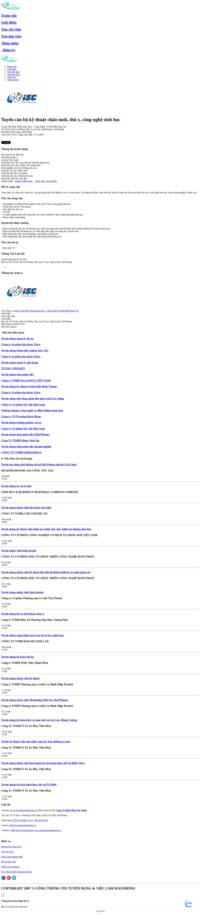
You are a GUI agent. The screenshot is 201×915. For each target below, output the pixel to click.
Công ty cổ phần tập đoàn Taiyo (20, 344)
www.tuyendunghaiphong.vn (24, 810)
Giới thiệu (8, 22)
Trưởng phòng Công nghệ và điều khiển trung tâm (32, 410)
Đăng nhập (9, 43)
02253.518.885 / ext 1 (23, 820)
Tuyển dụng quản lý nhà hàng (19, 362)
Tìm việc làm (11, 29)
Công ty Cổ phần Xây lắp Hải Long (23, 404)
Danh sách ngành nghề (12, 856)
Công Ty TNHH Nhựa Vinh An (20, 440)
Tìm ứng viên (11, 36)
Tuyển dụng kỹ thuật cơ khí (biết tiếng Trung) (29, 386)
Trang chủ (9, 15)
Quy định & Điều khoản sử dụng (16, 872)
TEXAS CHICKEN (13, 368)
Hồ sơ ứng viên (8, 861)
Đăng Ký (11, 77)
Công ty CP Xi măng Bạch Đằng (21, 416)
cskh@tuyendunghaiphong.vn (22, 825)
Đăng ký (8, 50)
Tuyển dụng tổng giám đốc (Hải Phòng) (25, 434)
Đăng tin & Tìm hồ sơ (11, 846)
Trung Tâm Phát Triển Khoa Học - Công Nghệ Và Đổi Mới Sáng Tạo (46, 311)
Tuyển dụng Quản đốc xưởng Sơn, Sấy (25, 350)
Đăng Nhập (13, 80)
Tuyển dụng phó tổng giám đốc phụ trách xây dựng (32, 398)
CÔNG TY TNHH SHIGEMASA (21, 452)
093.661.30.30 (41, 820)
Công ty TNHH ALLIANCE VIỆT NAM (26, 380)
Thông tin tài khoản (10, 866)
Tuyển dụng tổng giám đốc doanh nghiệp (26, 446)
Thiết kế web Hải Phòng (21, 830)
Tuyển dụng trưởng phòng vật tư (21, 422)
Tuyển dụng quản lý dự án (17, 338)
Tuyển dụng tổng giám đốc (17, 374)
